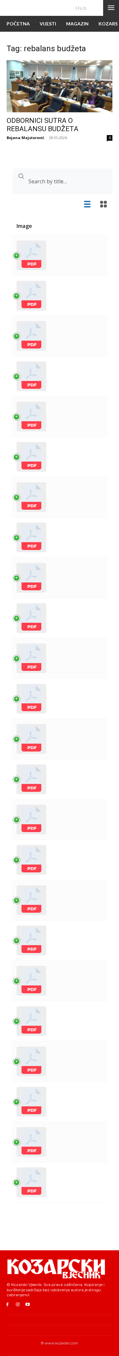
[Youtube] (27, 1304)
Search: (59, 181)
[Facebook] (7, 1304)
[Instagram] (17, 1304)
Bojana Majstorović (25, 137)
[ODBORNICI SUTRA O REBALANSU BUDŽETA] (59, 86)
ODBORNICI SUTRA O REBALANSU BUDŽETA (42, 125)
